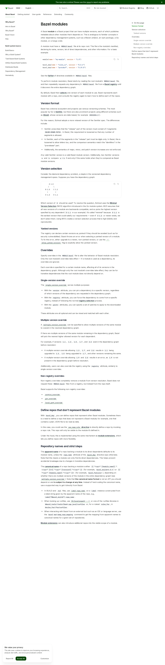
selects (63, 93)
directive (78, 427)
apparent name (51, 452)
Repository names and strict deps (145, 57)
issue (89, 2)
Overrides (135, 37)
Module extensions (49, 523)
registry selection (86, 301)
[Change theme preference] (158, 8)
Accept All (21, 658)
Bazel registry (111, 84)
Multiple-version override (143, 44)
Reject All (9, 658)
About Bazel (10, 14)
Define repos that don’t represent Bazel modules (145, 52)
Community (69, 14)
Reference (47, 14)
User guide (36, 14)
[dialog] (27, 653)
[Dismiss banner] (161, 2)
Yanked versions (140, 33)
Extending (58, 14)
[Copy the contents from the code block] (114, 59)
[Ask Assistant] (118, 59)
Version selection (138, 30)
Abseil (46, 115)
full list (51, 76)
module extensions (106, 436)
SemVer (59, 112)
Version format (137, 26)
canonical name (52, 466)
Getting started (23, 14)
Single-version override (142, 40)
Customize (45, 658)
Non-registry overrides (142, 48)
